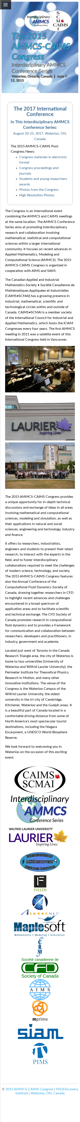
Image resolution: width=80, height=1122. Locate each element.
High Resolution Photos (36, 195)
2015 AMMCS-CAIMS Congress (30, 1089)
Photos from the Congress (38, 189)
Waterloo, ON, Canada (48, 1093)
